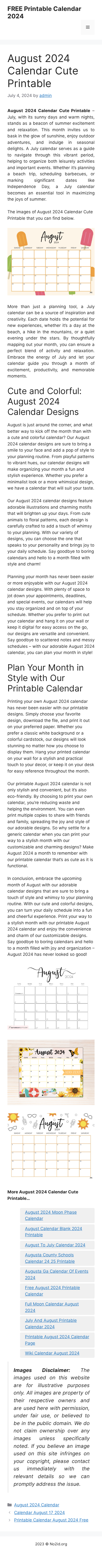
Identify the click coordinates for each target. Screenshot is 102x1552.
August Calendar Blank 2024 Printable (53, 1232)
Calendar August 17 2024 (39, 1512)
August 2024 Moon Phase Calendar (51, 1215)
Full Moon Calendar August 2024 (52, 1307)
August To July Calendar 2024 (55, 1244)
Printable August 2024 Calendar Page (57, 1340)
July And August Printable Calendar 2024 (51, 1323)
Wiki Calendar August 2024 (52, 1353)
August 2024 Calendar (36, 1504)
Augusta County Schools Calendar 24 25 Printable (50, 1258)
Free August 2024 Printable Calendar (52, 1291)
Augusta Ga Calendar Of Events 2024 (56, 1274)
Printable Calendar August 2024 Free (51, 1520)
